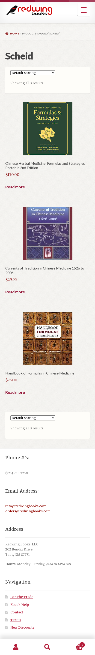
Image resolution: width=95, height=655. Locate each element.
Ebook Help (19, 605)
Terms (15, 620)
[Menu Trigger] (83, 9)
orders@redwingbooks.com (27, 511)
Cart (73, 643)
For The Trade (21, 597)
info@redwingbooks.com (25, 506)
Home (14, 33)
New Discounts (22, 627)
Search (47, 647)
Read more (15, 186)
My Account (16, 647)
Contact (16, 612)
